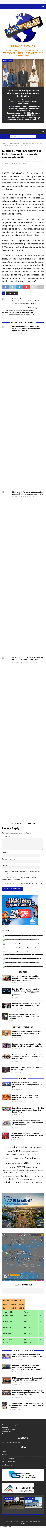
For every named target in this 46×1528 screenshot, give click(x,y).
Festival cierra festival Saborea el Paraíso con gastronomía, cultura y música (25, 1097)
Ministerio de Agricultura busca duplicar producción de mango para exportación (27, 493)
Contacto (5, 1427)
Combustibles (25, 1151)
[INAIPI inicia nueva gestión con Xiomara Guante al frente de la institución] (23, 86)
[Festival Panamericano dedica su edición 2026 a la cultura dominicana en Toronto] (6, 1045)
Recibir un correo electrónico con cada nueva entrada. (23, 883)
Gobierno (29, 1163)
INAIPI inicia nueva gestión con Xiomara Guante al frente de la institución (23, 93)
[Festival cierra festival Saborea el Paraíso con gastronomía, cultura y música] (6, 1097)
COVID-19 (22, 1154)
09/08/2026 (17, 1127)
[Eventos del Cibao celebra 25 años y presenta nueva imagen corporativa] (6, 1005)
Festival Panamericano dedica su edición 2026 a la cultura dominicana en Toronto (27, 1045)
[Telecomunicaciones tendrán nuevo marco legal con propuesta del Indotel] (6, 1356)
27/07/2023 (7, 163)
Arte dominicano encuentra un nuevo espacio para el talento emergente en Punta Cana (27, 1033)
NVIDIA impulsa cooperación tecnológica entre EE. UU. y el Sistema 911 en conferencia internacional (27, 1380)
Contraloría (34, 1151)
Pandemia (25, 1176)
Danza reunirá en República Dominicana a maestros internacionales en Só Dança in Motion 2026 (27, 1057)
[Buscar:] (23, 136)
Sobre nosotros (7, 1432)
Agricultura (12, 293)
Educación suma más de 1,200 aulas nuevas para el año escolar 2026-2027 (23, 114)
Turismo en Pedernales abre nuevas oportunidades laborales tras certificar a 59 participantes (27, 1123)
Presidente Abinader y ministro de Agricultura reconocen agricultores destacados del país (26, 328)
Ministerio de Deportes (34, 1173)
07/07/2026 (17, 997)
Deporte (39, 1155)
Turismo (23, 1078)
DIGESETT (9, 1158)
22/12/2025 (13, 1410)
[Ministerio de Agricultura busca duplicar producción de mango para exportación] (6, 571)
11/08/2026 (17, 1102)
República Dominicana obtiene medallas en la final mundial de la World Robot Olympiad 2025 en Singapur (26, 1405)
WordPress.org (7, 1465)
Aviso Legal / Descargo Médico (12, 1425)
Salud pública (11, 1182)
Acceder (4, 1455)
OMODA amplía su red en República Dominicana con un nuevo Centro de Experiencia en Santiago (26, 978)
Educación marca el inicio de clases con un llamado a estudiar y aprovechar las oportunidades (24, 102)
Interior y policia (31, 1167)
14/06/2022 (17, 496)
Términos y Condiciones (10, 1434)
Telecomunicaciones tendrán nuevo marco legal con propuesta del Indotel (27, 1356)
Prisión (20, 1179)
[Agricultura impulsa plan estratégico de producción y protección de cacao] (6, 737)
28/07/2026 (17, 982)
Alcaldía (23, 1146)
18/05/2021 (17, 333)
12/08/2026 (17, 1038)
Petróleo (33, 1176)
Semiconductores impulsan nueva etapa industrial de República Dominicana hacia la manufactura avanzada (28, 1393)
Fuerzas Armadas (17, 1163)
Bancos (39, 1147)
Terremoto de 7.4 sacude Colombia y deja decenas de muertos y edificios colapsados (23, 119)
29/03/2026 (17, 1384)
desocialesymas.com (20, 163)
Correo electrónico (9, 859)
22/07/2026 (17, 1061)
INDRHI (39, 1163)
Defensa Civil (32, 1155)
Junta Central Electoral (10, 1170)
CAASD (9, 1151)
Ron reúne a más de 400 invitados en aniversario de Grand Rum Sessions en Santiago (24, 1016)
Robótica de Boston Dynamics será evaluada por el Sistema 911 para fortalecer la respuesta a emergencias (27, 1367)
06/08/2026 (15, 1140)
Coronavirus (10, 1154)
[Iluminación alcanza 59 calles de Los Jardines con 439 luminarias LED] (35, 1505)
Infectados (12, 1167)
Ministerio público (8, 1176)
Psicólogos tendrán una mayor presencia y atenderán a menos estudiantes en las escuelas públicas (23, 108)
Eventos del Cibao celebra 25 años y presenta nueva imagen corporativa (26, 1005)
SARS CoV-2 (24, 1183)
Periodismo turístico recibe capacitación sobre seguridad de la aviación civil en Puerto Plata (28, 1110)
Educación (30, 1158)
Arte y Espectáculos (23, 1027)
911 (5, 1147)
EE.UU (39, 1159)
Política (12, 1179)
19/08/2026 (17, 1089)
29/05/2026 (17, 1008)
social (31, 1183)
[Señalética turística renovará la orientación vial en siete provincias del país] (6, 1084)
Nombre (5, 853)
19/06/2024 (17, 662)
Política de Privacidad (9, 1429)
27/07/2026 (17, 1048)
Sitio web (5, 865)
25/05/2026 (14, 1020)
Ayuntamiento (32, 1147)
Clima (16, 1150)
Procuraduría (28, 1179)
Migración (40, 1170)
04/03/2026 (17, 1397)
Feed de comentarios (9, 1461)
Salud (34, 1179)
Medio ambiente (30, 1170)
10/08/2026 (17, 1114)
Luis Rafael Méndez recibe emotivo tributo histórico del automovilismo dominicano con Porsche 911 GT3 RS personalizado (26, 992)
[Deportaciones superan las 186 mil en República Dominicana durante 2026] (14, 1502)
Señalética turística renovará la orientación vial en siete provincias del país (27, 1085)
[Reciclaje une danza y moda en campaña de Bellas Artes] (6, 1070)
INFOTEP (20, 1167)
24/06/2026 (16, 1072)
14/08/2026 (17, 1359)
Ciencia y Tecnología (23, 1350)
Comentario (6, 836)
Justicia (21, 1170)
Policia (40, 1176)
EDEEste (21, 1158)
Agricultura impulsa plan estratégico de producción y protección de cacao (27, 658)
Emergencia (7, 1163)
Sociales (23, 972)
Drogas (15, 1159)
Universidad (23, 1186)
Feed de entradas (8, 1458)
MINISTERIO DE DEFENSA (15, 1172)
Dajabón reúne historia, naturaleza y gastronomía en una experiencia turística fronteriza (27, 1135)
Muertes (17, 1176)
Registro (4, 1451)
